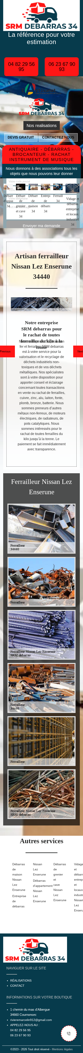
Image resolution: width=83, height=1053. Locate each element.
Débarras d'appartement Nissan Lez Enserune (36, 891)
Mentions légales (62, 1049)
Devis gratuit (21, 137)
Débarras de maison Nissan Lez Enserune (15, 877)
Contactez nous (58, 137)
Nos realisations (42, 125)
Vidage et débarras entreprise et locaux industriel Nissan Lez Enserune (77, 887)
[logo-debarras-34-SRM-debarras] (41, 106)
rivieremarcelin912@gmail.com (31, 1020)
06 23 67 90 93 (62, 66)
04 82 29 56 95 (21, 66)
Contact (17, 985)
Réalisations (20, 980)
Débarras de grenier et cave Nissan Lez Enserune (56, 882)
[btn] (69, 1033)
